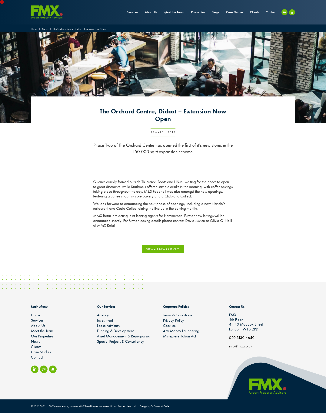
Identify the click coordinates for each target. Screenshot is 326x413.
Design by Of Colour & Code (154, 406)
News (215, 12)
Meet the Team (174, 12)
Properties (198, 12)
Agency (103, 314)
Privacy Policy (173, 320)
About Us (151, 12)
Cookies (169, 325)
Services (132, 12)
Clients (254, 12)
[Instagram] (292, 12)
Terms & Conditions (177, 314)
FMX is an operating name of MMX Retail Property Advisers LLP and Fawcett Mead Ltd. (92, 406)
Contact (271, 12)
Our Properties (42, 336)
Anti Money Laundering (181, 330)
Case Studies (234, 12)
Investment (105, 320)
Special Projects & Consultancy (120, 341)
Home (35, 314)
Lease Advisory (108, 325)
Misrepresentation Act (179, 336)
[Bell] (53, 369)
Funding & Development (115, 330)
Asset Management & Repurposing (123, 336)
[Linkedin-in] (284, 12)
